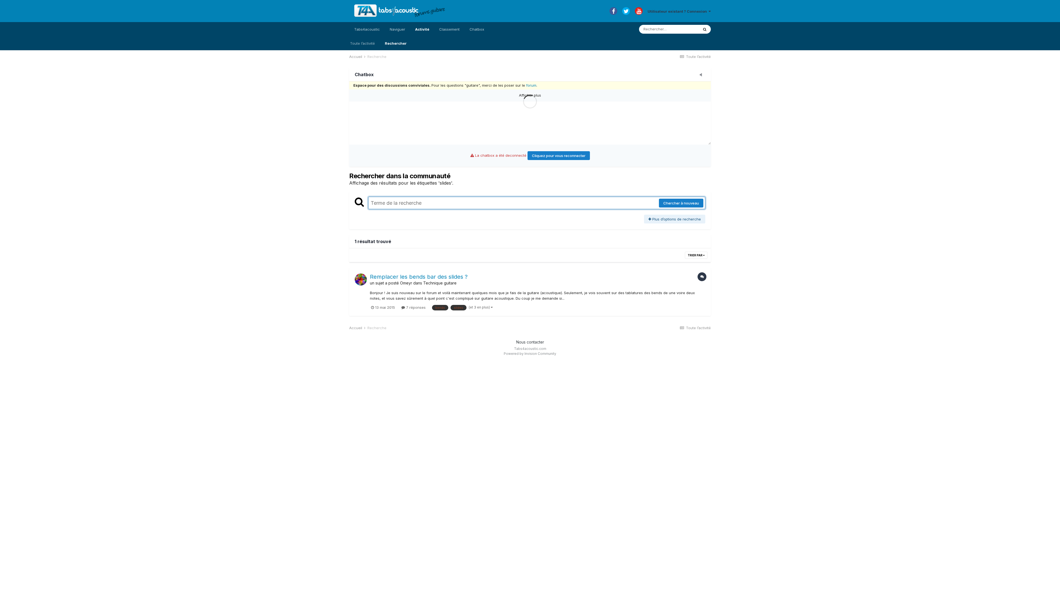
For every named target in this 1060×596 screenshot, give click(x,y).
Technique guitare (440, 283)
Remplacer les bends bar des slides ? (419, 276)
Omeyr (406, 283)
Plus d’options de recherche (676, 219)
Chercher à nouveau (681, 203)
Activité (422, 29)
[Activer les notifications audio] (702, 75)
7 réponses (415, 307)
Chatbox (477, 29)
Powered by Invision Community (530, 354)
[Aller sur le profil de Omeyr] (361, 279)
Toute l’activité (362, 43)
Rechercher (396, 43)
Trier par (695, 255)
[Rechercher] (705, 29)
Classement (449, 29)
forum (531, 85)
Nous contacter (530, 342)
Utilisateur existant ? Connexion (678, 11)
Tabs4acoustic (367, 29)
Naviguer (397, 29)
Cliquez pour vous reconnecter (558, 155)
